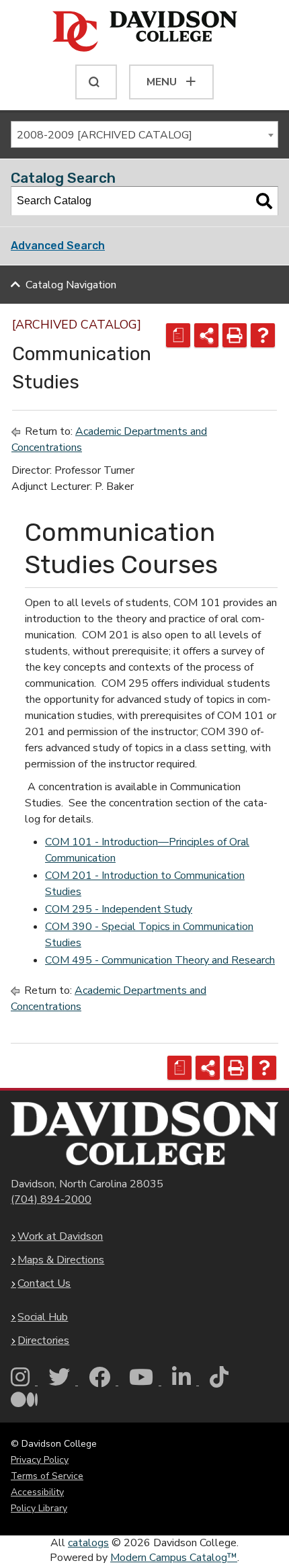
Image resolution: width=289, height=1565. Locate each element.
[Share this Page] (206, 335)
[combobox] (144, 134)
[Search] (264, 201)
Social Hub (42, 1317)
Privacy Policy (40, 1459)
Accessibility (37, 1492)
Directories (43, 1340)
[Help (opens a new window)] (263, 335)
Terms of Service (47, 1476)
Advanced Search (58, 245)
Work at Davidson (60, 1236)
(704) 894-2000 (51, 1199)
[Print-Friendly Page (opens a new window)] (234, 335)
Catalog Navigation (71, 285)
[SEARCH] (96, 82)
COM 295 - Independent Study (118, 909)
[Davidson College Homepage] (144, 1133)
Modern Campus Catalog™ (173, 1557)
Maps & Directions (60, 1260)
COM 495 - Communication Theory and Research (160, 960)
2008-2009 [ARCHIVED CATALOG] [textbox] (104, 135)
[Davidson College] (144, 32)
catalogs (88, 1542)
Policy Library (39, 1508)
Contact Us (44, 1283)
